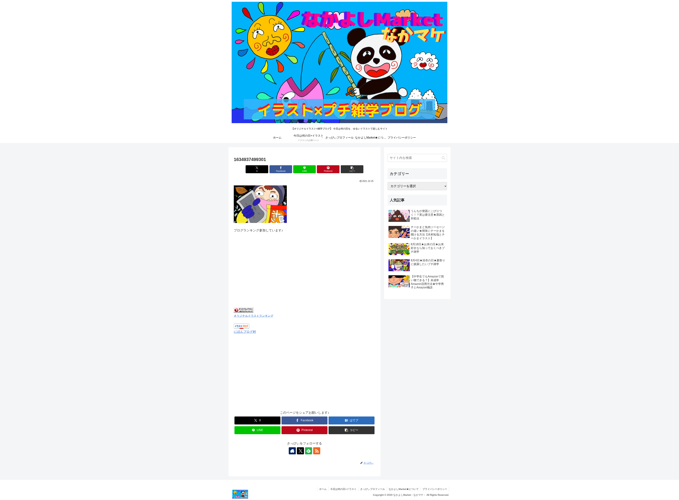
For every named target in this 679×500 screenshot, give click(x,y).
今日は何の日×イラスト (343, 489)
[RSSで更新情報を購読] (316, 450)
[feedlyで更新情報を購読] (308, 450)
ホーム (323, 489)
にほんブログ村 (245, 332)
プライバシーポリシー (434, 489)
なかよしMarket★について (404, 489)
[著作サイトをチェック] (292, 450)
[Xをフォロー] (300, 450)
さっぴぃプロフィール (372, 489)
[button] (352, 169)
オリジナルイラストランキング (253, 315)
